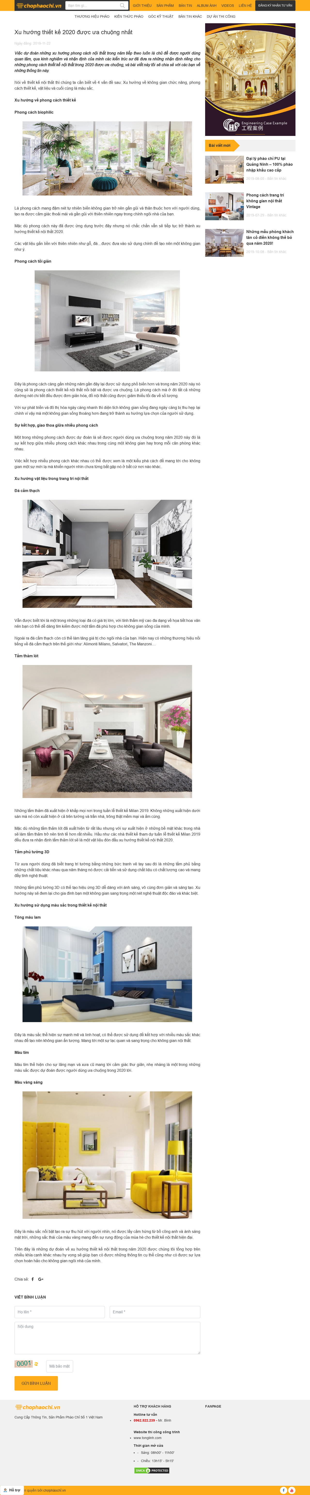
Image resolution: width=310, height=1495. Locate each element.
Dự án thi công (221, 16)
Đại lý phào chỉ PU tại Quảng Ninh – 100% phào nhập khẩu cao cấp (269, 164)
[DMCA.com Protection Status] (152, 1470)
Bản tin (185, 6)
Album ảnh (207, 6)
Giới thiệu (142, 6)
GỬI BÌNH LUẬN (36, 1383)
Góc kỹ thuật (161, 16)
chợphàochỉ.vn (54, 1490)
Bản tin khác (276, 178)
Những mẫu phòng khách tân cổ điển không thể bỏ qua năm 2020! (270, 237)
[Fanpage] (283, 1490)
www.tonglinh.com (148, 1438)
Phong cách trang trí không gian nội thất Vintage (265, 201)
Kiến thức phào (128, 16)
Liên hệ (245, 6)
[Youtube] (291, 1490)
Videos (227, 6)
